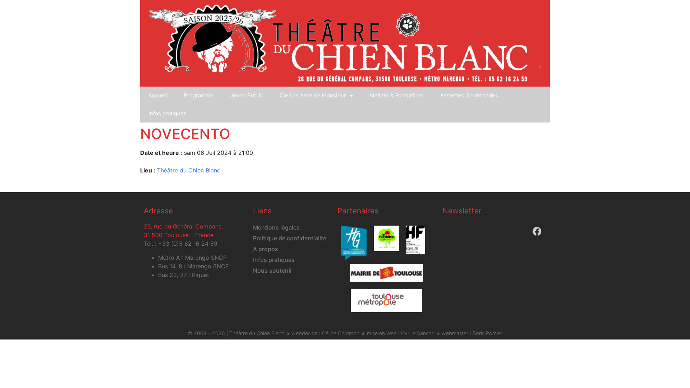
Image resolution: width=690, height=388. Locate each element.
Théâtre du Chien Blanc (188, 170)
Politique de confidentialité (289, 238)
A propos (265, 249)
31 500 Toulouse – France (178, 235)
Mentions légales (276, 227)
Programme (198, 95)
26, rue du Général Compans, (183, 226)
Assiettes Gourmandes (469, 95)
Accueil (157, 95)
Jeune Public (246, 95)
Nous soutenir (272, 270)
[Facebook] (537, 231)
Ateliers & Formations (396, 95)
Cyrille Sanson (417, 333)
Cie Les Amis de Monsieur (313, 95)
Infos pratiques (167, 113)
